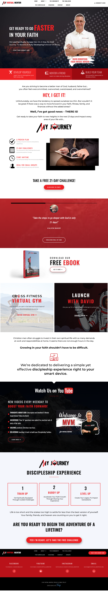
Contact (60, 5)
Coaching (51, 5)
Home (35, 551)
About (43, 551)
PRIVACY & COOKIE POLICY (60, 582)
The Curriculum (40, 5)
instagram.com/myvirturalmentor (67, 567)
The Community (54, 551)
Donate (68, 5)
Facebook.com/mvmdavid (14, 567)
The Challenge (66, 551)
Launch (81, 295)
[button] (74, 152)
